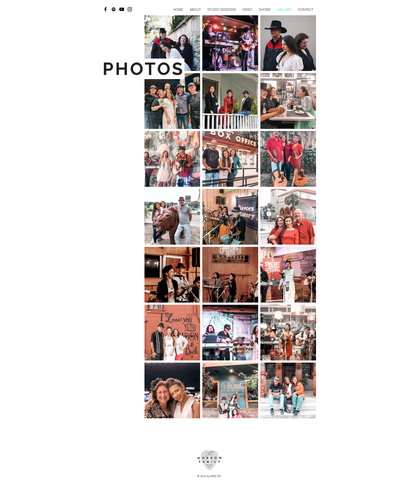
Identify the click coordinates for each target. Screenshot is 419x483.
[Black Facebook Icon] (105, 9)
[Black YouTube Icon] (122, 9)
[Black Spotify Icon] (114, 9)
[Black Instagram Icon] (130, 9)
